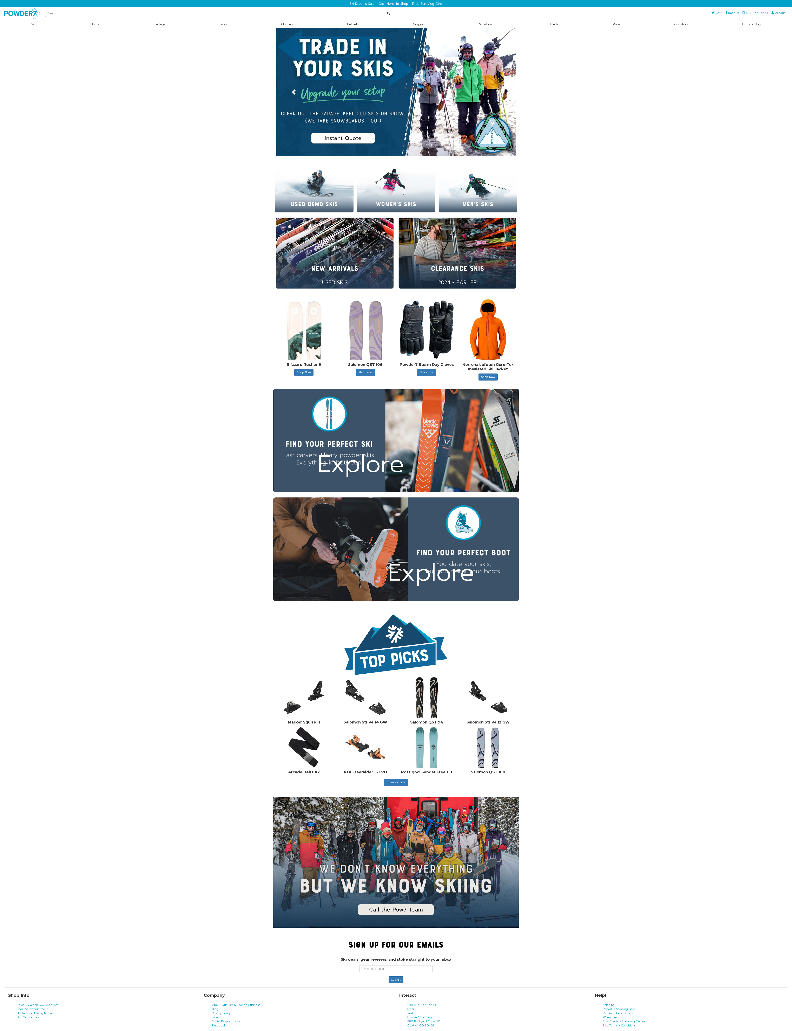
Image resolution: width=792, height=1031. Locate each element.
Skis (34, 24)
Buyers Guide (396, 782)
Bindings (159, 24)
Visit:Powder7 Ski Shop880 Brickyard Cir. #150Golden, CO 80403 (423, 1019)
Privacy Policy (221, 1013)
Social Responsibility (226, 1021)
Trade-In (733, 13)
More (616, 24)
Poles (223, 24)
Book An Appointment (32, 1009)
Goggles (419, 24)
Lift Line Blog (751, 24)
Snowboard (487, 24)
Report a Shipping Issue (619, 1009)
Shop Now (304, 372)
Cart (718, 13)
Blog (215, 1009)
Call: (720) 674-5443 (421, 1005)
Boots (95, 24)
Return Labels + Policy (618, 1013)
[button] (294, 92)
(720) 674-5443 (756, 13)
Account (780, 13)
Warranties (610, 1017)
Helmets (353, 24)
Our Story (681, 24)
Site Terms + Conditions (619, 1025)
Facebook (219, 1025)
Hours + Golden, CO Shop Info (37, 1005)
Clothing (287, 24)
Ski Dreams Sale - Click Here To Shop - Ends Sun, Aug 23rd (396, 3)
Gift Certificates (27, 1017)
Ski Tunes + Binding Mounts (35, 1013)
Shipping (609, 1005)
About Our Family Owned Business (236, 1005)
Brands (553, 24)
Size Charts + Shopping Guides (624, 1021)
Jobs (215, 1017)
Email (410, 1009)
